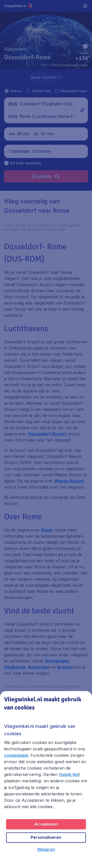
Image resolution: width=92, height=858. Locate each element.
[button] (46, 849)
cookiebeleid (16, 755)
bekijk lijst (69, 774)
